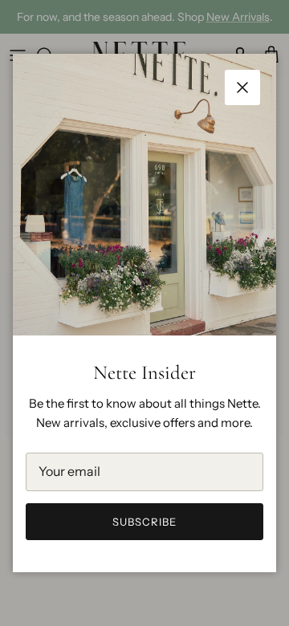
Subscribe (144, 521)
